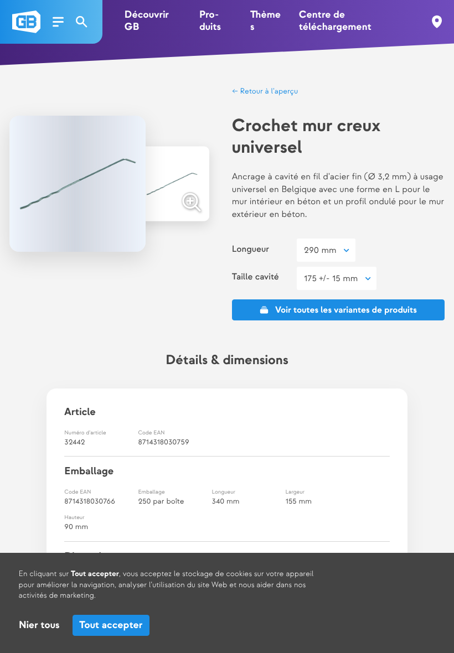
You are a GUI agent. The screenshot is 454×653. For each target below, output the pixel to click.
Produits (210, 21)
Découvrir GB (147, 21)
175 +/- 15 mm (331, 278)
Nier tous (39, 625)
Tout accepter (110, 625)
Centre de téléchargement (335, 21)
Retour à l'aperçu (268, 91)
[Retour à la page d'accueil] (26, 22)
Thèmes (265, 21)
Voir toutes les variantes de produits (346, 310)
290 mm (320, 250)
